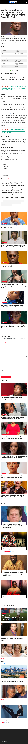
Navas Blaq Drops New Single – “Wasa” (12, 598)
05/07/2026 (3, 268)
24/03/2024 (8, 619)
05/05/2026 (3, 289)
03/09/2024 (12, 19)
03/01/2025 (13, 577)
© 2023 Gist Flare (4, 741)
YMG (10, 204)
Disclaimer (16, 738)
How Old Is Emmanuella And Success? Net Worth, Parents (14, 701)
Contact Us (3, 738)
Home (2, 5)
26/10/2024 (13, 599)
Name (2, 359)
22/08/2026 (3, 459)
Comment (3, 342)
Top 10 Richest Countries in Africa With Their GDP (12, 681)
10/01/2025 (13, 551)
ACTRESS (4, 453)
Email (2, 364)
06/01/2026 (3, 308)
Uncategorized (5, 434)
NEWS (22, 5)
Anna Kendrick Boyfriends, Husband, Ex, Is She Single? (13, 721)
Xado (4, 619)
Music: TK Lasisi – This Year (9, 550)
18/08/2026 (3, 248)
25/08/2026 (3, 229)
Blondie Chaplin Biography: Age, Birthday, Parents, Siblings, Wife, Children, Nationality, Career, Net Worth (13, 526)
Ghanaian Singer (20, 201)
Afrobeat (5, 201)
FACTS (4, 613)
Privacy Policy (9, 738)
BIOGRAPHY (4, 223)
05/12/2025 (3, 329)
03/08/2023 (7, 663)
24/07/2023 (7, 722)
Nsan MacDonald (5, 19)
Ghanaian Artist (12, 201)
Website (2, 370)
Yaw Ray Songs (5, 204)
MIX (26, 5)
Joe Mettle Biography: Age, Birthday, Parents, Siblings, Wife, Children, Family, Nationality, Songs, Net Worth (13, 574)
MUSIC (7, 5)
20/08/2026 (3, 498)
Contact (16, 5)
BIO (11, 5)
